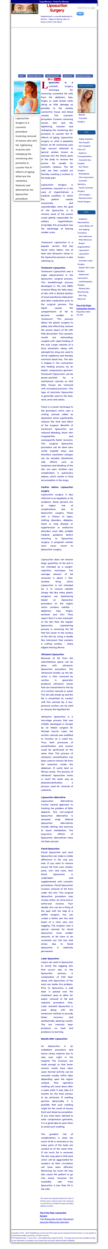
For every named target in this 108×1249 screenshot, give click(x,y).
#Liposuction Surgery (54, 1219)
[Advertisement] (54, 51)
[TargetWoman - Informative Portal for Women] (24, 8)
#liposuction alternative (59, 1222)
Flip (51, 79)
